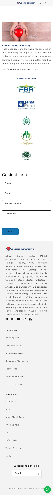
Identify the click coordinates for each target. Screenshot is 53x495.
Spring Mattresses (14, 353)
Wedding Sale (12, 337)
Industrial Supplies (14, 376)
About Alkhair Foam (14, 417)
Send (10, 231)
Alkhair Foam (21, 488)
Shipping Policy (12, 425)
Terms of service (13, 448)
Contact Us (10, 401)
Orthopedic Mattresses (16, 361)
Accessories (11, 369)
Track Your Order (13, 384)
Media (8, 456)
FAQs (7, 432)
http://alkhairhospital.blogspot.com (20, 69)
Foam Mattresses (13, 345)
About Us (9, 409)
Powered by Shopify (36, 488)
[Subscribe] (38, 474)
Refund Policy (12, 440)
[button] (5, 3)
